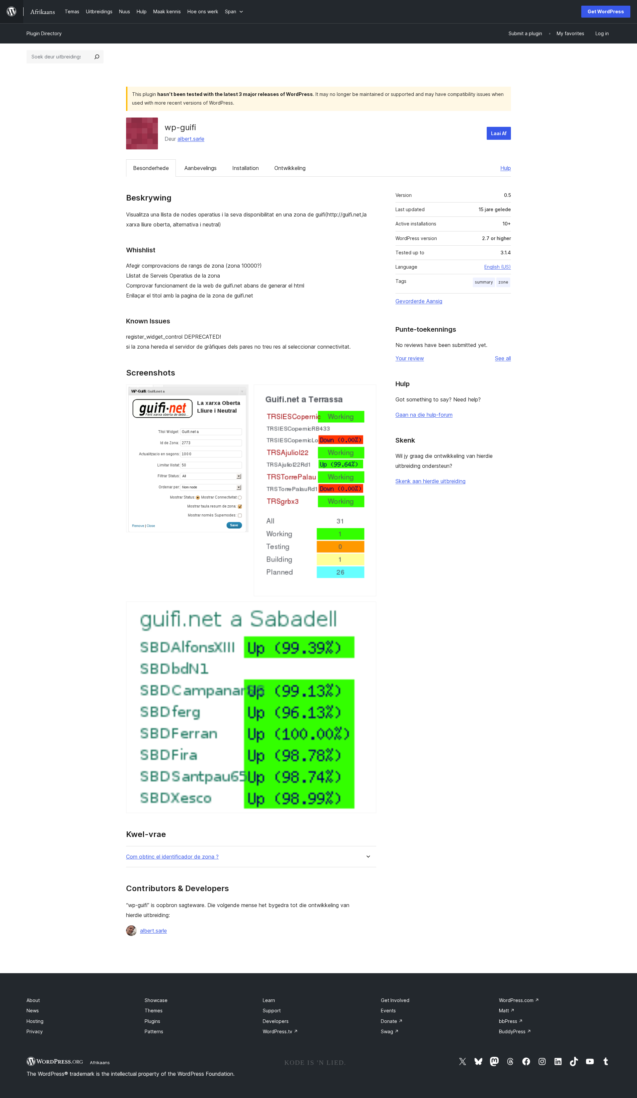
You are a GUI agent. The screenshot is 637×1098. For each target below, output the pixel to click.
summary (484, 282)
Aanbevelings (200, 168)
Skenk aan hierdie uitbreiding (430, 481)
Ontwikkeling (290, 168)
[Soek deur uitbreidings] (97, 56)
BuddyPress (515, 1031)
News (33, 1010)
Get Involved (395, 1000)
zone (503, 282)
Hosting (35, 1021)
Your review (409, 358)
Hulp (505, 168)
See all (503, 358)
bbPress (511, 1021)
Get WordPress (606, 11)
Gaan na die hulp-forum (424, 414)
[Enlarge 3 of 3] (367, 610)
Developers (276, 1021)
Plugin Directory (44, 33)
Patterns (154, 1031)
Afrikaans (100, 1062)
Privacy (35, 1031)
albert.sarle (190, 138)
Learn (269, 1000)
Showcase (156, 1000)
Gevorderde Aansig (418, 301)
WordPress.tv (280, 1031)
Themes (154, 1010)
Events (388, 1010)
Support (272, 1010)
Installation (245, 168)
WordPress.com (519, 1000)
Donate (392, 1021)
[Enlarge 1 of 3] (239, 393)
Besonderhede (151, 168)
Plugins (152, 1021)
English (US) (497, 267)
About (33, 1000)
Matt (507, 1010)
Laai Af (499, 133)
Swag (390, 1031)
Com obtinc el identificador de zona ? (172, 857)
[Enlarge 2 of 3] (367, 393)
